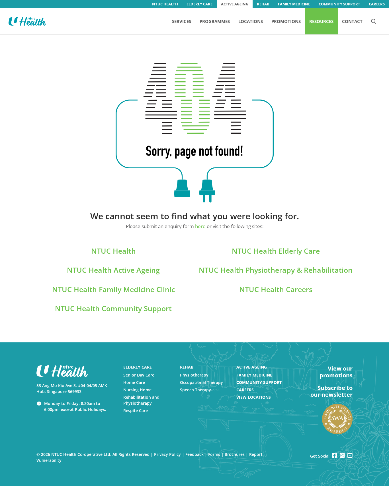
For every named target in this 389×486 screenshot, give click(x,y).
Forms (214, 454)
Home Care (134, 382)
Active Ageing (251, 367)
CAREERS (377, 4)
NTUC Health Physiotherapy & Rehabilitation (276, 270)
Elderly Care (137, 367)
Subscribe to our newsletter (331, 391)
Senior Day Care (138, 375)
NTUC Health (113, 251)
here (200, 226)
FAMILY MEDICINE (294, 4)
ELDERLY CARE (199, 4)
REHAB (263, 4)
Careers (245, 389)
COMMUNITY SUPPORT (339, 4)
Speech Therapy (195, 389)
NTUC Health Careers (275, 289)
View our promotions (336, 372)
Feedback (194, 454)
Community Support (259, 382)
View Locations (253, 397)
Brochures (235, 454)
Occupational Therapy (201, 382)
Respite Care (135, 410)
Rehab (186, 367)
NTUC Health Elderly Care (276, 251)
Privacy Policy (167, 454)
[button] (373, 21)
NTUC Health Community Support (113, 308)
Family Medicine (254, 375)
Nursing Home (137, 389)
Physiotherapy (194, 375)
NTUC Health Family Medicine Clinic (113, 289)
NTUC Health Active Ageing (113, 270)
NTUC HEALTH (165, 4)
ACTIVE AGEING (234, 4)
